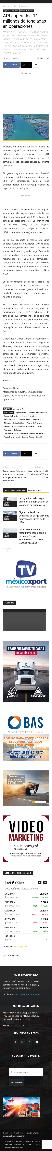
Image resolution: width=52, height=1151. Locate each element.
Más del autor (34, 491)
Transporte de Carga (12, 430)
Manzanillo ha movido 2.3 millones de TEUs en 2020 (38, 474)
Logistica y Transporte (19, 6)
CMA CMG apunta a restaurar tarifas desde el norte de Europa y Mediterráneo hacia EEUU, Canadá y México (33, 536)
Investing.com (20, 946)
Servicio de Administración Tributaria (19, 426)
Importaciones (24, 419)
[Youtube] (36, 1042)
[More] (36, 65)
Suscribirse (16, 1083)
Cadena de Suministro (38, 412)
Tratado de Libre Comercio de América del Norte (23, 433)
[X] (29, 1042)
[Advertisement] (26, 93)
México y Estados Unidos (14, 423)
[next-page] (9, 550)
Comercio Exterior (11, 416)
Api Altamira (21, 412)
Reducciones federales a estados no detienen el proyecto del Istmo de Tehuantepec (14, 476)
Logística (37, 419)
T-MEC (39, 426)
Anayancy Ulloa (19, 409)
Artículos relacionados (15, 491)
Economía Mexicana (30, 416)
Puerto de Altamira (34, 423)
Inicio (5, 6)
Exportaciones (9, 419)
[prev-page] (4, 550)
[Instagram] (22, 1042)
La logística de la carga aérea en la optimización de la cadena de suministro (34, 501)
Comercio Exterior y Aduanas (7, 503)
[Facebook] (15, 1042)
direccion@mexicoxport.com (27, 994)
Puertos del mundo (26, 11)
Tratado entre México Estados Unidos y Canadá (23, 437)
